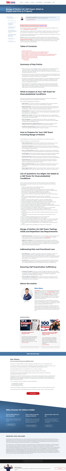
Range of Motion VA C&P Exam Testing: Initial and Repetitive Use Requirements (38, 55)
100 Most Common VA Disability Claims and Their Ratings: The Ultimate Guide (50, 333)
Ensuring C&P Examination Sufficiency (30, 57)
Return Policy (41, 460)
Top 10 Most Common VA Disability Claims (28, 333)
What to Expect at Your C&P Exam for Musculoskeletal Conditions (35, 51)
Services (21, 2)
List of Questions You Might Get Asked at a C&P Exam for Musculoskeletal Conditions (39, 54)
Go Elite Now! (33, 393)
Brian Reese (26, 59)
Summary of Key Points (27, 50)
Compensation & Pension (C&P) (30, 29)
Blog (53, 2)
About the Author (25, 58)
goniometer (48, 237)
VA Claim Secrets (51, 291)
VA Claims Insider (47, 293)
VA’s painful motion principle (26, 39)
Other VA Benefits (47, 2)
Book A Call (60, 468)
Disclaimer (36, 460)
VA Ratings (27, 2)
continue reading (25, 342)
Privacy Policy (32, 460)
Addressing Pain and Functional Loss (29, 56)
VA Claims (32, 2)
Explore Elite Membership (31, 425)
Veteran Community (10, 424)
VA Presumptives (39, 2)
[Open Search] (60, 2)
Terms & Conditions (26, 460)
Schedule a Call (43, 25)
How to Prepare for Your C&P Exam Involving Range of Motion (34, 53)
